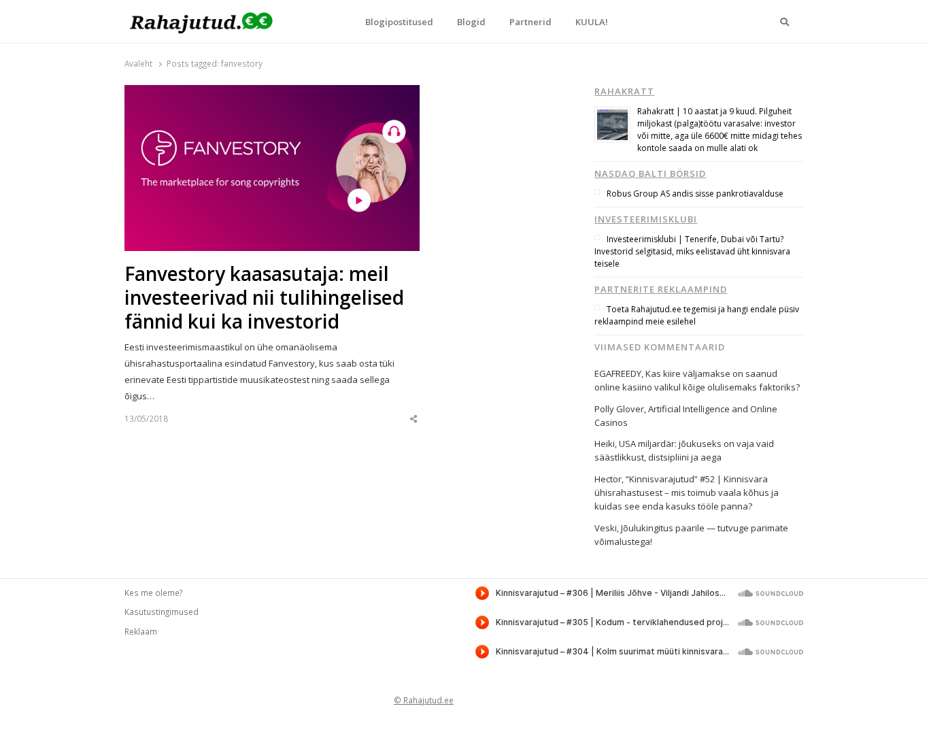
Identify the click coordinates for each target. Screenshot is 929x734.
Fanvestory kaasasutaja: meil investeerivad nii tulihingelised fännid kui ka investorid (264, 297)
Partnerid (530, 22)
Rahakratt (624, 91)
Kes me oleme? (153, 592)
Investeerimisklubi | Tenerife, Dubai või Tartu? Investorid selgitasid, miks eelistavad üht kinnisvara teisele (692, 251)
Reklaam (140, 631)
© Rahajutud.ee (424, 700)
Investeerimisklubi (645, 219)
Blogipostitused (399, 22)
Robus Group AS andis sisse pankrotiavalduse (695, 193)
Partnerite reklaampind (660, 289)
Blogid (471, 22)
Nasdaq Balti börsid (650, 173)
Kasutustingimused (161, 611)
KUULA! (591, 22)
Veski (605, 528)
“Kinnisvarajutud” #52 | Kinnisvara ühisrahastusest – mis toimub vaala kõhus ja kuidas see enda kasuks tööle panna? (686, 492)
